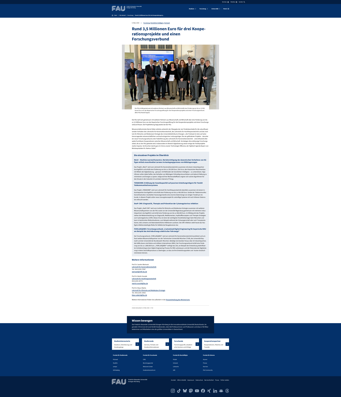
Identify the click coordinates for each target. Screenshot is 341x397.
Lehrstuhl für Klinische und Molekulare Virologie (148, 290)
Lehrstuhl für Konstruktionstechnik (144, 267)
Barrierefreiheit (209, 380)
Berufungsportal (148, 363)
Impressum (190, 380)
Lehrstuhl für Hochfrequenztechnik (144, 279)
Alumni (205, 359)
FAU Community (208, 370)
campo (115, 367)
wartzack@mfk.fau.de (139, 272)
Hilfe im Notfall (181, 380)
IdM (174, 370)
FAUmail (115, 359)
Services (224, 2)
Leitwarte (176, 367)
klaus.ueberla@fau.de (139, 295)
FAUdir (175, 359)
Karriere (205, 367)
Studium (191, 9)
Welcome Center (148, 367)
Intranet (175, 363)
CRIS (144, 359)
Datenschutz (199, 380)
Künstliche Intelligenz (157, 23)
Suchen (241, 2)
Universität (214, 9)
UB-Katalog (116, 370)
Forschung (203, 9)
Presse (205, 363)
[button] (125, 344)
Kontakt (173, 380)
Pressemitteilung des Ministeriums (178, 300)
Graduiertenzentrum (149, 370)
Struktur (233, 2)
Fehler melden (224, 380)
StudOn (115, 363)
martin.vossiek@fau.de (140, 283)
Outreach (167, 23)
